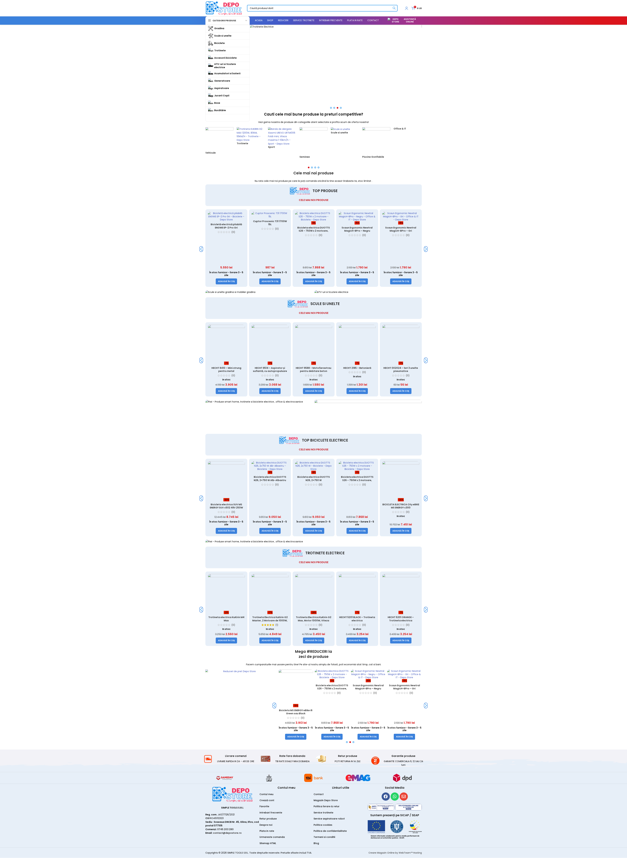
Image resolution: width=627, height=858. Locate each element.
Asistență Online (410, 20)
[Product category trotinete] (250, 137)
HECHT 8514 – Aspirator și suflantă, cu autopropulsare (270, 369)
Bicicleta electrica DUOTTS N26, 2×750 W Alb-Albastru (270, 478)
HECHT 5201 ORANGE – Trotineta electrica (401, 619)
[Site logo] (223, 8)
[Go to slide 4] (341, 108)
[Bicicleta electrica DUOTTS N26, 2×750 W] (313, 466)
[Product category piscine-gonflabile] (376, 144)
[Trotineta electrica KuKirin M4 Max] (226, 592)
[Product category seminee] (313, 144)
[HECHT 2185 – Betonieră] (357, 343)
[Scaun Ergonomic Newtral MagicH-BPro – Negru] (348, 216)
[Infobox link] (229, 758)
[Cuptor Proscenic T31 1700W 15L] (261, 215)
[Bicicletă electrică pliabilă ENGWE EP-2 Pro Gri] (218, 216)
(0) (225, 232)
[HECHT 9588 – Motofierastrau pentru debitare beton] (313, 343)
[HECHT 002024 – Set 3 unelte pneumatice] (400, 343)
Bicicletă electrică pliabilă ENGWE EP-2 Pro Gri (218, 226)
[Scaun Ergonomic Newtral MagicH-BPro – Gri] (392, 216)
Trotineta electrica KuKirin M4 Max (226, 619)
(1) (276, 625)
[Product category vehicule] (219, 142)
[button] (218, 281)
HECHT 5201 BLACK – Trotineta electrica (357, 619)
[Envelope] (404, 796)
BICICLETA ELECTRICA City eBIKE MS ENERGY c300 (400, 506)
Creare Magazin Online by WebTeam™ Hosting (395, 852)
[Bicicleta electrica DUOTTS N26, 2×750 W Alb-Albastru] (270, 466)
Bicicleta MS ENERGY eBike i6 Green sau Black (295, 712)
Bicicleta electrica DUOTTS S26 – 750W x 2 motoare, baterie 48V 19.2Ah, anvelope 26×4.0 (305, 232)
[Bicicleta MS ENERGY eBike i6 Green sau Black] (296, 687)
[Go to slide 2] (334, 108)
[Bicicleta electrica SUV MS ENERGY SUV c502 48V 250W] (226, 479)
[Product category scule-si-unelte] (344, 132)
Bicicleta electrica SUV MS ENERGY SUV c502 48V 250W (226, 506)
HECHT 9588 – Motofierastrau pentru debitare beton (313, 369)
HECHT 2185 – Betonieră (357, 368)
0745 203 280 (225, 829)
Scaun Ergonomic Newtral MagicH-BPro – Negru (348, 229)
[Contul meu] (406, 8)
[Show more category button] (227, 117)
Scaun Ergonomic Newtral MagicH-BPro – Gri (392, 229)
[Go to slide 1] (331, 108)
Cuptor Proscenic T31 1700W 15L (262, 223)
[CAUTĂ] (394, 8)
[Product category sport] (282, 139)
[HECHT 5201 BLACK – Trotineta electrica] (357, 592)
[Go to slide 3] (337, 108)
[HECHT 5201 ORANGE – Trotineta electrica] (400, 592)
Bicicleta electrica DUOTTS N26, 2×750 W (313, 478)
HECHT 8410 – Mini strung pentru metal (226, 369)
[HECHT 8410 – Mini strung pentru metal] (226, 343)
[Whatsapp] (395, 796)
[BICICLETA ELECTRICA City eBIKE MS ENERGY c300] (400, 479)
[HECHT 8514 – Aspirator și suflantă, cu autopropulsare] (270, 343)
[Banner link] (336, 27)
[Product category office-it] (407, 130)
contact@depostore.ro (227, 833)
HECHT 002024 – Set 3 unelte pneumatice (400, 369)
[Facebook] (386, 796)
